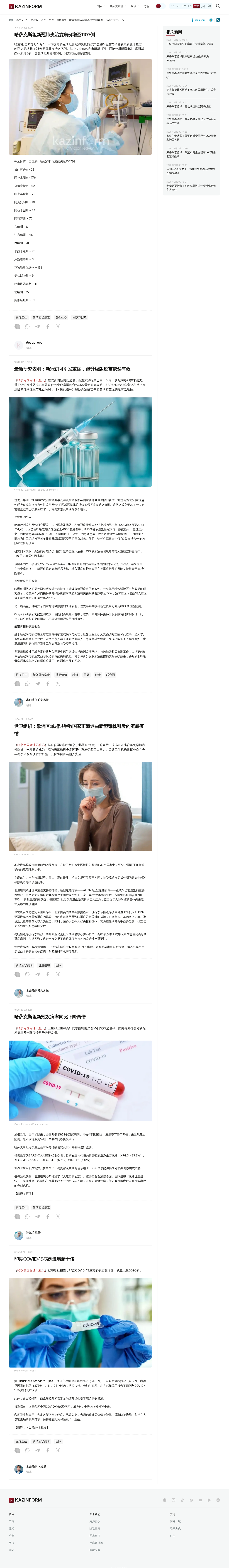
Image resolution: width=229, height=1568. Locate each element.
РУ (184, 6)
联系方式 (175, 1528)
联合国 (110, 675)
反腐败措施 (96, 1543)
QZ (178, 6)
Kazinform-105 (115, 20)
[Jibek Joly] (199, 20)
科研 (75, 675)
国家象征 (94, 1535)
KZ (172, 6)
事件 (51, 20)
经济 (11, 1543)
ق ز (203, 6)
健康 (98, 675)
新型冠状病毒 (41, 317)
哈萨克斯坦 (79, 317)
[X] (58, 327)
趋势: (11, 20)
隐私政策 (94, 1528)
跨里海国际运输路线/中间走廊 (86, 20)
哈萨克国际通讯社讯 (31, 380)
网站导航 (175, 1521)
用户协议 (94, 1521)
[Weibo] (191, 1500)
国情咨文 (62, 20)
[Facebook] (48, 327)
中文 (196, 6)
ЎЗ (209, 6)
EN (190, 6)
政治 (11, 1528)
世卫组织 (61, 675)
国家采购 (94, 1550)
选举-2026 (22, 20)
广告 (172, 1535)
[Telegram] (37, 327)
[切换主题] (160, 6)
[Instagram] (17, 327)
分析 (146, 6)
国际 (86, 675)
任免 (43, 20)
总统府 (34, 20)
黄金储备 (61, 317)
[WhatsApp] (27, 327)
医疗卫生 (21, 317)
